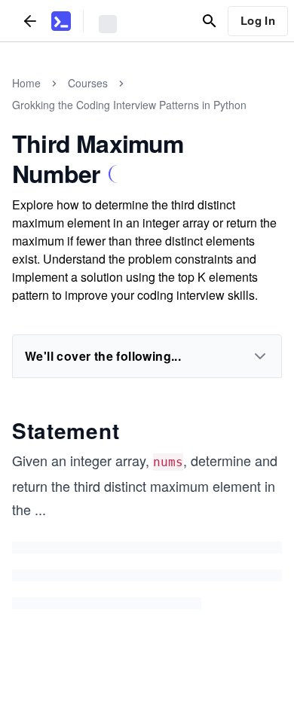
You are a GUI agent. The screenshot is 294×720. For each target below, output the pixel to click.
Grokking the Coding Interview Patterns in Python (129, 104)
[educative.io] (61, 21)
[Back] (30, 20)
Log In (257, 20)
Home (26, 82)
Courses (88, 82)
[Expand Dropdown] (260, 356)
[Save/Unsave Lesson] (118, 174)
